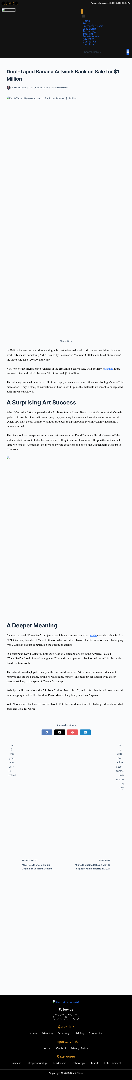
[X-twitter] (12, 3)
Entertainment (91, 36)
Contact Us (89, 41)
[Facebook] (3, 3)
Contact (61, 1048)
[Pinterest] (72, 732)
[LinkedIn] (85, 732)
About (48, 1048)
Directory (88, 44)
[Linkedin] (16, 3)
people (93, 635)
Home (86, 21)
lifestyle (94, 1063)
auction (108, 368)
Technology (90, 31)
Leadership (89, 28)
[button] (82, 11)
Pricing (80, 1033)
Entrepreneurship (93, 26)
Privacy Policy (79, 1048)
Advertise (88, 39)
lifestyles (88, 33)
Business (88, 23)
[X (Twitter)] (59, 732)
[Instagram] (7, 3)
